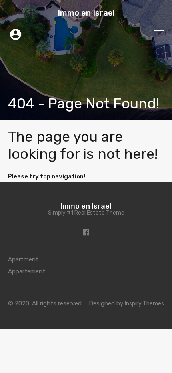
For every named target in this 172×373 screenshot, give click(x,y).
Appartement (26, 271)
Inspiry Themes (144, 303)
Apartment (23, 259)
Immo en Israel (86, 13)
